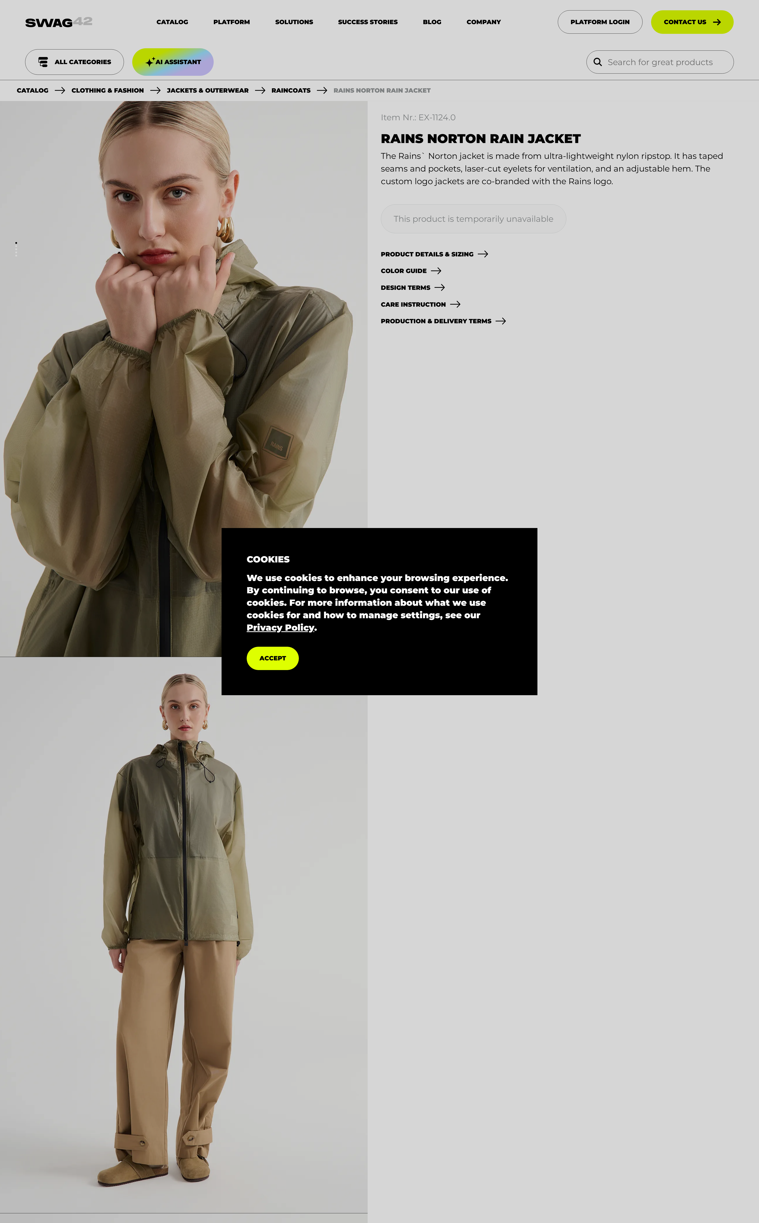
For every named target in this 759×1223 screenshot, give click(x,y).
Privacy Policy (280, 627)
